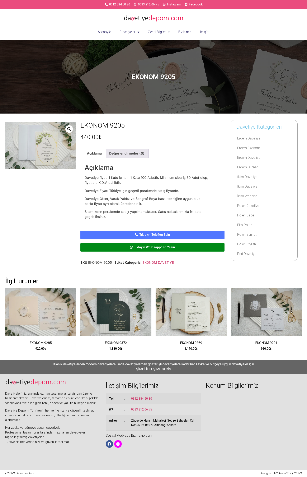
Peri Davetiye (246, 254)
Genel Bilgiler (157, 32)
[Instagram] (118, 444)
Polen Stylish (246, 244)
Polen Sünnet (246, 235)
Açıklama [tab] (94, 153)
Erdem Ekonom (248, 148)
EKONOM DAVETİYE (158, 262)
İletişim (204, 32)
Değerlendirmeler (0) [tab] (127, 153)
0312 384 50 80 (141, 398)
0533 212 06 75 (141, 409)
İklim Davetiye (247, 177)
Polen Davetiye (248, 206)
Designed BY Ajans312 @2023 (281, 473)
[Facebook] (109, 444)
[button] (69, 129)
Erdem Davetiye (248, 138)
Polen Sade (245, 215)
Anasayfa (104, 32)
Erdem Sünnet (247, 167)
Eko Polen (244, 225)
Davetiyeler (127, 32)
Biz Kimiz (184, 32)
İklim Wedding (247, 196)
